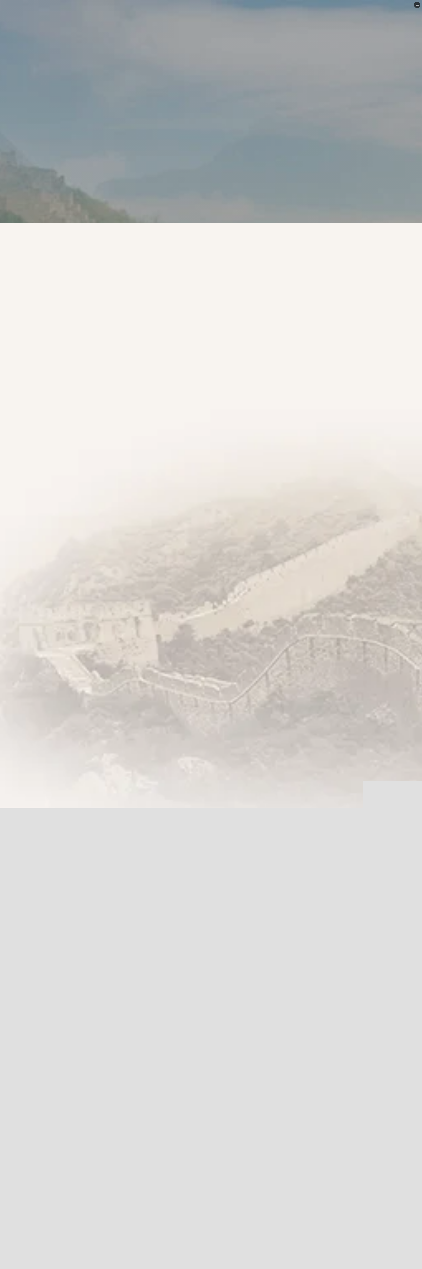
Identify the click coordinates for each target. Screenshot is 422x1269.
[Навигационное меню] (417, 5)
